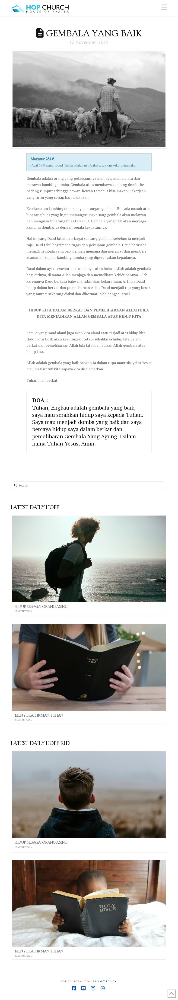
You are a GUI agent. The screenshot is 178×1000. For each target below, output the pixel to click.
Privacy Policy (105, 981)
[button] (164, 7)
